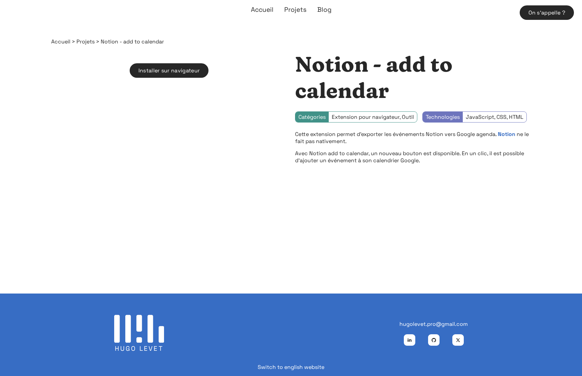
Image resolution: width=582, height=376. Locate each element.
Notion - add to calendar (132, 41)
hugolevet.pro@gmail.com (433, 324)
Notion (507, 134)
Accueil (262, 9)
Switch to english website (291, 367)
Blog (324, 9)
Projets (295, 9)
